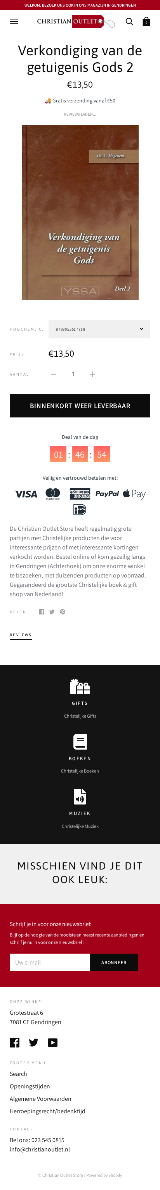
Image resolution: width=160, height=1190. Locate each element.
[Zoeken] (129, 21)
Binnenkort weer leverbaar (80, 405)
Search (18, 1074)
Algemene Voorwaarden (40, 1099)
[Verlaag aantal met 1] (54, 373)
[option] (80, 213)
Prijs (17, 354)
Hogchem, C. (27, 329)
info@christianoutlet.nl (40, 1149)
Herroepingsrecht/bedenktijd (47, 1111)
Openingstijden (30, 1086)
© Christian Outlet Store (60, 1175)
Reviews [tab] (21, 634)
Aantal (19, 374)
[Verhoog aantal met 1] (92, 373)
